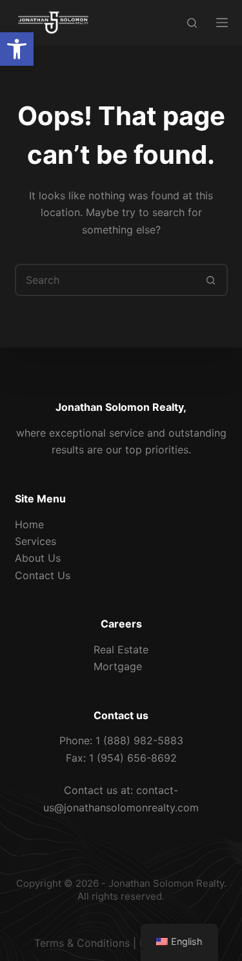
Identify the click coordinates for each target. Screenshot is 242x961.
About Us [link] (38, 557)
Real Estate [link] (121, 649)
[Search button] (212, 280)
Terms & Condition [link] (79, 942)
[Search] (192, 23)
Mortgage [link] (118, 666)
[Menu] (222, 22)
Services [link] (35, 541)
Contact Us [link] (42, 575)
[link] (17, 49)
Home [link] (29, 524)
